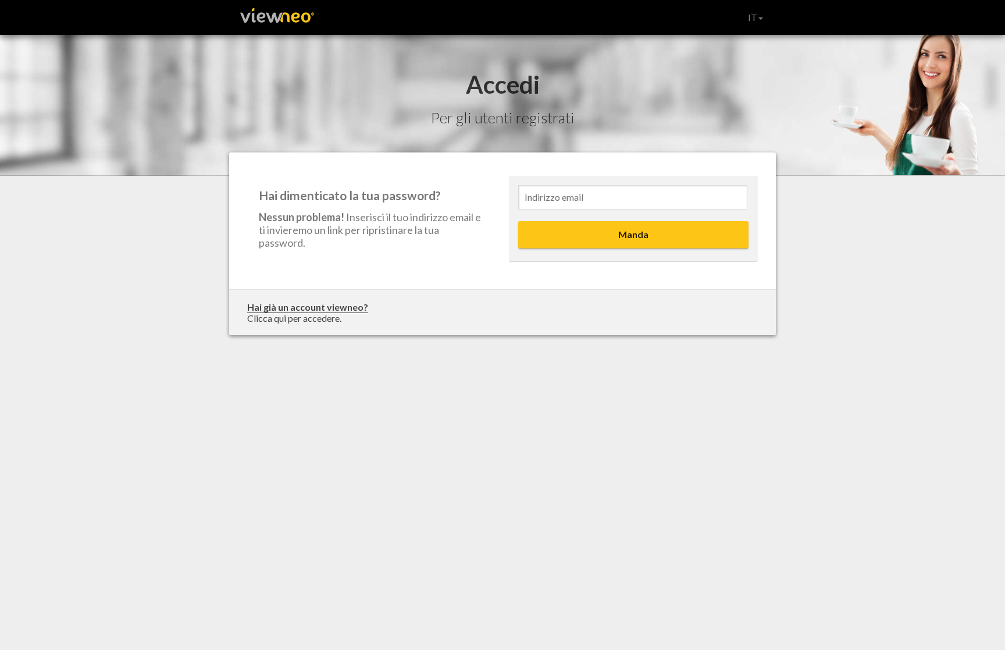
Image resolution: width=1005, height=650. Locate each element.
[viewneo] (275, 17)
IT (752, 17)
